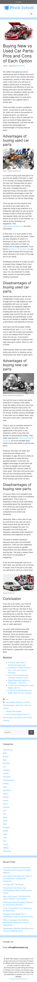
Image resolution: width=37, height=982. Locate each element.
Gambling (7, 790)
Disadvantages (9, 705)
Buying (19, 702)
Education (7, 777)
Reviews (6, 827)
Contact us (24, 979)
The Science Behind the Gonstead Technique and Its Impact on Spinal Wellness (17, 870)
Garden (6, 797)
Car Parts (26, 702)
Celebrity (6, 770)
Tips (4, 841)
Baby (5, 753)
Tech (5, 838)
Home (5, 804)
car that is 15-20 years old (19, 249)
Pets (5, 824)
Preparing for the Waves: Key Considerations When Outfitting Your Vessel (17, 890)
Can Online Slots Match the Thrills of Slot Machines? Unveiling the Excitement (17, 878)
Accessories (8, 750)
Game (5, 794)
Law (4, 811)
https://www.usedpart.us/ (13, 226)
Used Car (27, 705)
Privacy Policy (14, 979)
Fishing (6, 784)
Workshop (7, 851)
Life (4, 814)
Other (5, 821)
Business (6, 763)
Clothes (6, 773)
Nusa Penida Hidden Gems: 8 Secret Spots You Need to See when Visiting (17, 717)
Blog (4, 760)
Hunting (6, 807)
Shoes (5, 831)
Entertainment (8, 780)
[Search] (31, 732)
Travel (5, 844)
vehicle (5, 708)
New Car (19, 705)
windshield (23, 329)
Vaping (5, 848)
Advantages (10, 702)
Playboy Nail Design (13, 711)
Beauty (5, 757)
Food (5, 787)
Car (7, 699)
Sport (5, 834)
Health (5, 800)
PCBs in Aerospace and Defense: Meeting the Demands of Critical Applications (16, 922)
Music (5, 817)
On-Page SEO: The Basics (13, 885)
